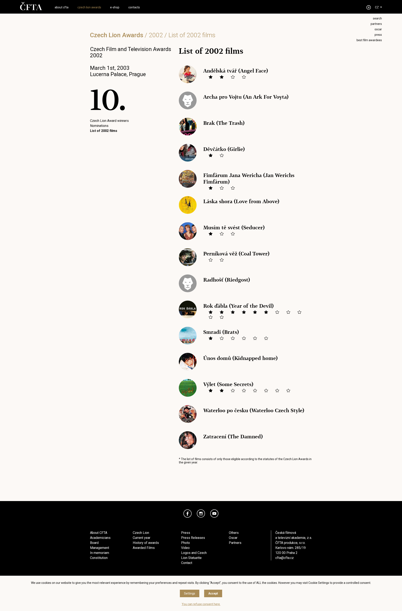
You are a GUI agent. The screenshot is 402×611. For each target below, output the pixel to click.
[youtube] (214, 513)
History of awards (146, 543)
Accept (213, 593)
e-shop (114, 7)
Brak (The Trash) (224, 123)
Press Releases (193, 538)
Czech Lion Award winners (109, 121)
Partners (235, 543)
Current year (141, 538)
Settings (189, 593)
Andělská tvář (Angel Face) (235, 71)
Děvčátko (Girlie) (224, 149)
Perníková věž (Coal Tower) (236, 253)
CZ (377, 7)
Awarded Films (144, 548)
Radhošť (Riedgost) (226, 280)
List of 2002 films (103, 131)
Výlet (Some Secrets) (228, 384)
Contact (186, 563)
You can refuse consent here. (201, 604)
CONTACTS (134, 7)
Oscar (233, 538)
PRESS (378, 34)
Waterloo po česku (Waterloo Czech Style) (253, 410)
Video (185, 548)
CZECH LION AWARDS (89, 7)
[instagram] (201, 513)
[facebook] (187, 513)
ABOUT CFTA (61, 7)
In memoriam (99, 553)
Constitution (99, 558)
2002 (156, 35)
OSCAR (378, 29)
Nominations (99, 126)
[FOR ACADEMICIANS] (369, 7)
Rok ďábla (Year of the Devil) (238, 306)
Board (94, 543)
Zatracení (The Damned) (233, 436)
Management (99, 548)
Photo (185, 543)
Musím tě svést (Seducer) (234, 227)
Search (377, 18)
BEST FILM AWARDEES (369, 40)
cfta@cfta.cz (284, 558)
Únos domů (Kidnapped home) (240, 358)
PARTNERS (376, 24)
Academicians (100, 538)
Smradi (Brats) (221, 332)
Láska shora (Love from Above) (241, 201)
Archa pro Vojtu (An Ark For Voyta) (246, 97)
